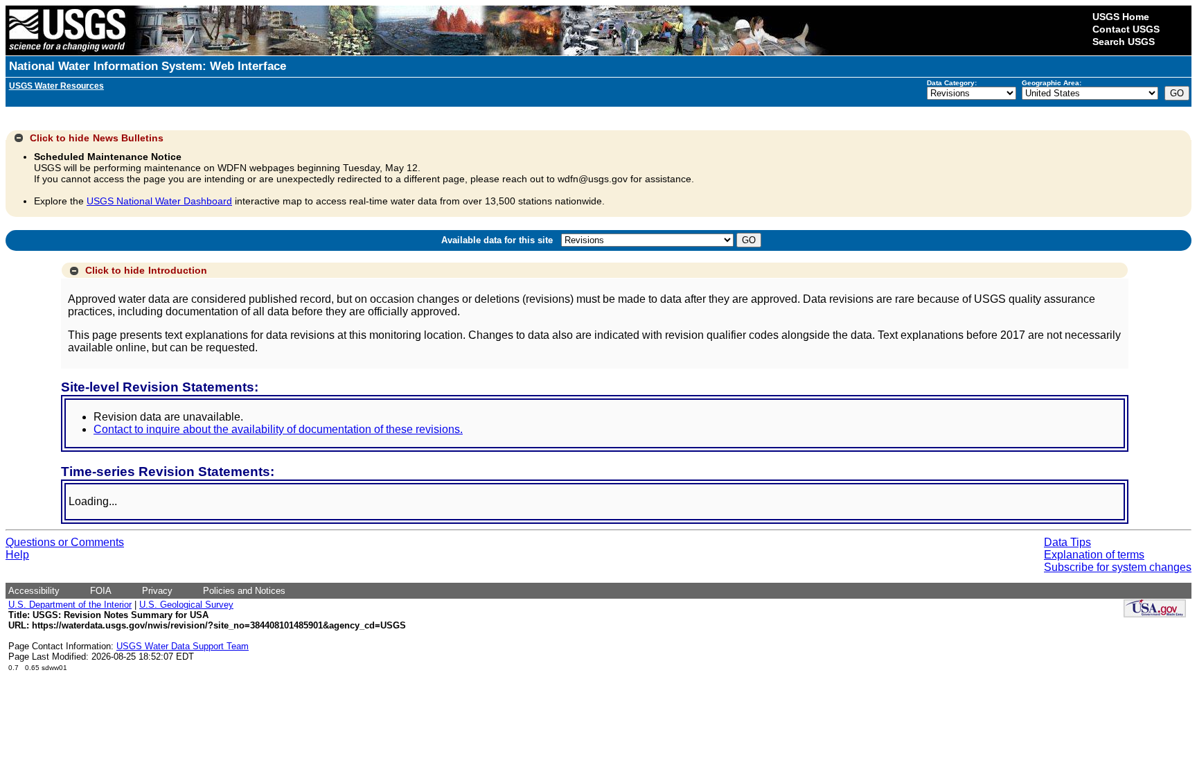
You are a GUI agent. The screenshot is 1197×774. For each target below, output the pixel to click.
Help (17, 555)
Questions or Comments (65, 542)
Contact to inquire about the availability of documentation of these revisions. (278, 429)
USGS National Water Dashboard (159, 200)
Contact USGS (1126, 29)
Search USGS (1123, 41)
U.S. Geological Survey (186, 604)
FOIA (101, 591)
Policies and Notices (244, 591)
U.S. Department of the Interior (70, 604)
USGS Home (1120, 16)
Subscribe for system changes (1117, 567)
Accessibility (34, 591)
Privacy (157, 591)
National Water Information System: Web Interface (147, 66)
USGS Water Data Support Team (182, 646)
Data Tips (1067, 542)
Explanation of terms (1094, 555)
